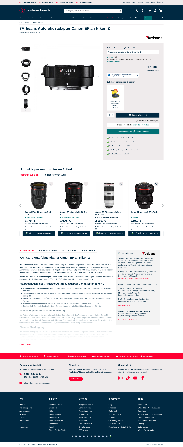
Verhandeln (142, 405)
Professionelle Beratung (29, 2)
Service (153, 2)
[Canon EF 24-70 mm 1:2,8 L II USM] (39, 195)
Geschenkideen (114, 424)
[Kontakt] (137, 10)
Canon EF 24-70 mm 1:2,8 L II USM (38, 213)
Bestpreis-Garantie (47, 2)
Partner (22, 417)
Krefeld (52, 427)
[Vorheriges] (35, 77)
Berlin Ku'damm (55, 414)
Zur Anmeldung (75, 379)
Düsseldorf (53, 408)
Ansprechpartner (25, 411)
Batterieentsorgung (145, 427)
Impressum (23, 427)
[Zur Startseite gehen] (35, 10)
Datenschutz (24, 421)
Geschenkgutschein (115, 421)
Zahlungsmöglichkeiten (147, 421)
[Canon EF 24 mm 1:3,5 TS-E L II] (74, 195)
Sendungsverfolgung (146, 417)
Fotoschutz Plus (85, 417)
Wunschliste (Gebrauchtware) (149, 408)
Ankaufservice (84, 414)
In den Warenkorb (139, 115)
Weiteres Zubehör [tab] (30, 175)
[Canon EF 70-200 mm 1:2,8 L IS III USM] (109, 195)
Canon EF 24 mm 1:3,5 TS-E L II (73, 213)
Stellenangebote (25, 408)
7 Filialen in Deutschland (66, 2)
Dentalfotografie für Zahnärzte (119, 427)
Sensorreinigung (85, 408)
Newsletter (23, 414)
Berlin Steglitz (54, 417)
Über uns (160, 2)
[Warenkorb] (161, 10)
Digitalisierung (84, 427)
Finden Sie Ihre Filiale (57, 430)
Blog (133, 2)
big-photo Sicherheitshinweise (128, 320)
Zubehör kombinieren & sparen (121, 82)
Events (147, 2)
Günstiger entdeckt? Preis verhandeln (133, 131)
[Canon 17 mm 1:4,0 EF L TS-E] (144, 195)
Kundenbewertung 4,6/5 (86, 2)
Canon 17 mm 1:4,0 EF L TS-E (144, 212)
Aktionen (111, 417)
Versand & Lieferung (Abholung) (150, 414)
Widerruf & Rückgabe (146, 430)
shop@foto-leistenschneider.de (37, 383)
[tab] (26, 250)
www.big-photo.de (124, 305)
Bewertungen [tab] (88, 250)
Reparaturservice (85, 411)
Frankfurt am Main (56, 421)
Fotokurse (140, 2)
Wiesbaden (53, 424)
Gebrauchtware (148, 356)
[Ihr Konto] (155, 10)
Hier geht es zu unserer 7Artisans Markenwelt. (133, 278)
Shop (20, 22)
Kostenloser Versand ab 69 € (128, 356)
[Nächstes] (98, 77)
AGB (21, 424)
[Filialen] (142, 10)
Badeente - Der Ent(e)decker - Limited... (115, 103)
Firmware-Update (85, 424)
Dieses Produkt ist (133, 125)
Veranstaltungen (114, 414)
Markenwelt (126, 2)
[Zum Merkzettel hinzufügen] (51, 184)
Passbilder (83, 421)
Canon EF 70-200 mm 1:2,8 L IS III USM (108, 213)
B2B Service (83, 430)
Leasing (141, 424)
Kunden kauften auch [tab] (55, 175)
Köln (51, 411)
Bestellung (142, 411)
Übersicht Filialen (55, 405)
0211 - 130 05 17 (32, 374)
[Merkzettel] (149, 10)
